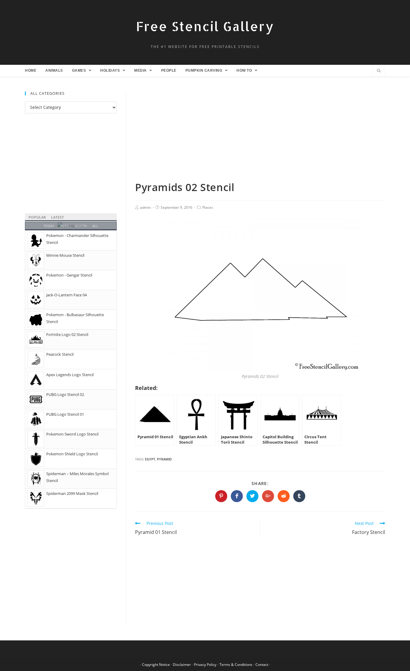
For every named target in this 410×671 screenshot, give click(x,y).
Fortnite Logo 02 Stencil (67, 334)
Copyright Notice (156, 664)
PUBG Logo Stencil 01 (65, 414)
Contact (261, 664)
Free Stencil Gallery (205, 26)
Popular (37, 217)
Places (207, 207)
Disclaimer (182, 664)
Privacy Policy (205, 664)
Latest (57, 217)
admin (145, 207)
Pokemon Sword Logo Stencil (72, 434)
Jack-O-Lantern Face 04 (66, 295)
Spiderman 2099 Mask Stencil (72, 493)
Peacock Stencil (60, 354)
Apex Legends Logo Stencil (70, 374)
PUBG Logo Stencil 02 (65, 394)
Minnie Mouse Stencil (65, 255)
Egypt (150, 459)
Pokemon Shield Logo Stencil (72, 454)
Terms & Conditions (235, 664)
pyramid (164, 459)
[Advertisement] (260, 136)
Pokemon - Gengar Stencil (69, 275)
